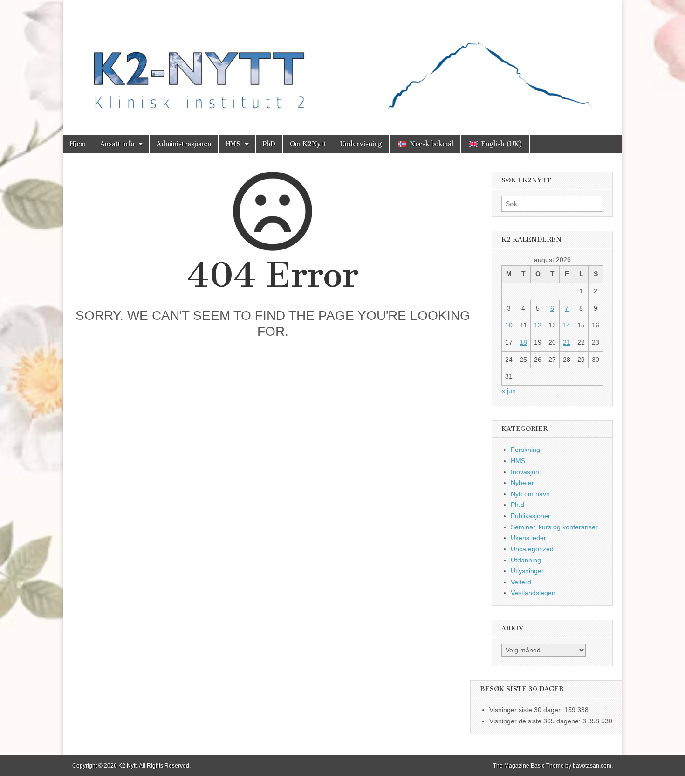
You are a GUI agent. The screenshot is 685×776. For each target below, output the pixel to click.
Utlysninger (527, 571)
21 (566, 342)
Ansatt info (117, 144)
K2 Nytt (127, 765)
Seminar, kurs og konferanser (554, 527)
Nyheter (522, 482)
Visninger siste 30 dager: (526, 710)
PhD (269, 144)
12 (537, 325)
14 (566, 325)
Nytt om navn (530, 494)
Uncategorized (532, 549)
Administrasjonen (184, 144)
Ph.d (517, 504)
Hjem (78, 144)
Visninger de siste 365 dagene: (535, 721)
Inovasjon (525, 472)
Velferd (521, 582)
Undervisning (361, 144)
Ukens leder (528, 537)
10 (509, 325)
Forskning (525, 449)
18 (523, 342)
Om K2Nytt (308, 144)
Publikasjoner (530, 516)
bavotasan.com (592, 765)
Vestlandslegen (533, 592)
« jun (508, 391)
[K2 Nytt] (342, 60)
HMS (233, 144)
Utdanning (526, 560)
